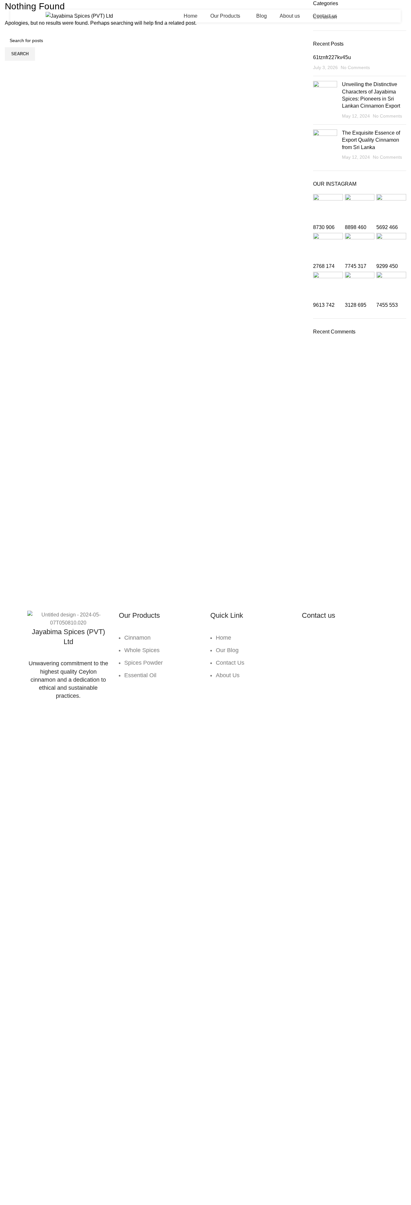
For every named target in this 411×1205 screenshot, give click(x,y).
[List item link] (160, 659)
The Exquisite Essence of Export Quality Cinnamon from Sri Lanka (371, 140)
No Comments (355, 67)
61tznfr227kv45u (332, 57)
